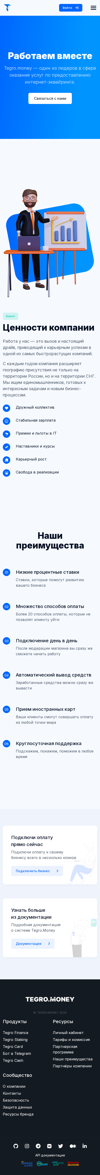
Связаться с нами (50, 98)
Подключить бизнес (33, 871)
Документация (29, 944)
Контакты (12, 1093)
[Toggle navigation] (93, 8)
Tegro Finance (15, 1032)
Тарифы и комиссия (71, 1039)
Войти (68, 7)
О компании (14, 1086)
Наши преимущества (73, 1059)
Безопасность (16, 1100)
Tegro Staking (15, 1039)
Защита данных (17, 1107)
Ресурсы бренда (18, 1114)
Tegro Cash (13, 1060)
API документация (50, 1155)
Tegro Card (13, 1046)
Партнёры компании (72, 1066)
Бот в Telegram (17, 1053)
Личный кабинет (68, 1032)
